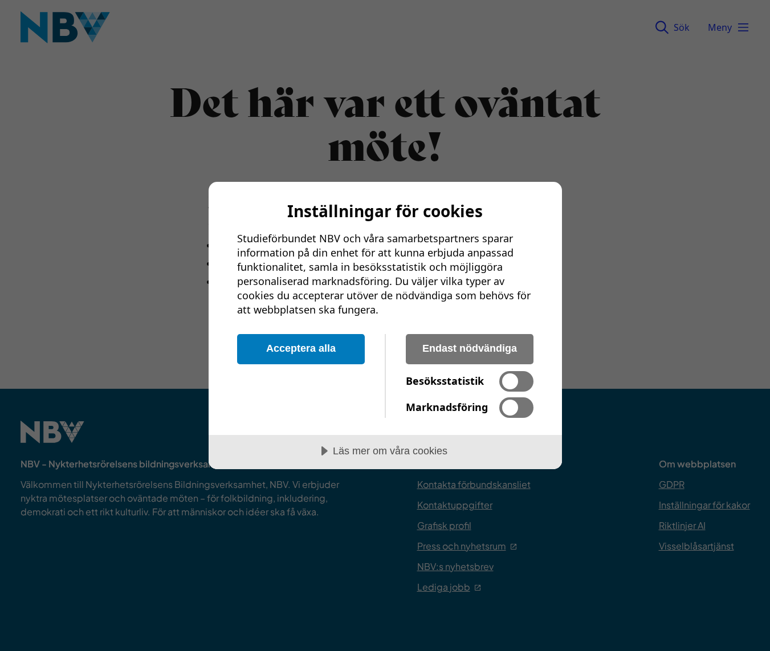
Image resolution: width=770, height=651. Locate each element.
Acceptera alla (301, 348)
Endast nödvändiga (469, 348)
